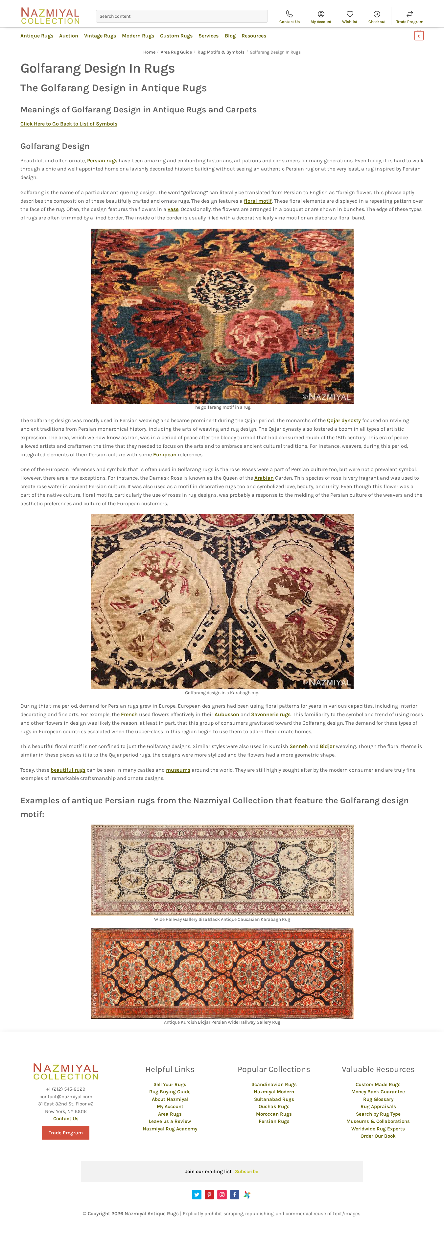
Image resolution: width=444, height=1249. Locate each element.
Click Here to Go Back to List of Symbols (68, 124)
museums (178, 770)
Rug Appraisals (378, 1106)
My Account (321, 21)
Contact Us (289, 21)
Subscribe (246, 1171)
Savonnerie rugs (271, 714)
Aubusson (227, 714)
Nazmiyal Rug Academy (170, 1129)
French (129, 714)
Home (149, 52)
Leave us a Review (170, 1121)
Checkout (377, 21)
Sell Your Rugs (169, 1084)
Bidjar (327, 746)
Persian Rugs (274, 1121)
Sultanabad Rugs (274, 1099)
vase (173, 209)
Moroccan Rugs (274, 1114)
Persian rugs (102, 160)
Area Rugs (170, 1114)
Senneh (299, 746)
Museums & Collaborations (378, 1121)
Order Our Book (378, 1136)
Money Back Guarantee (378, 1092)
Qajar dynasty (344, 420)
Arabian (264, 478)
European (164, 454)
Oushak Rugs (274, 1106)
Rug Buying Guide (170, 1092)
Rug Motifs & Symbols (221, 52)
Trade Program (409, 21)
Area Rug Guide (176, 52)
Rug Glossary (378, 1099)
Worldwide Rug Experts (378, 1129)
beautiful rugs (68, 770)
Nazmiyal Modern (274, 1092)
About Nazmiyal (170, 1099)
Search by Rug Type (378, 1114)
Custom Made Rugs (378, 1084)
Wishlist (350, 21)
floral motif (258, 201)
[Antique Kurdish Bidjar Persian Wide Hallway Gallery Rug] (222, 973)
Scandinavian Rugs (274, 1084)
